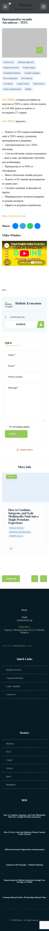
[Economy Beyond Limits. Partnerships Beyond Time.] (25, 892)
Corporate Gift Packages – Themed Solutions (24, 865)
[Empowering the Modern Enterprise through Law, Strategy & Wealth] (25, 875)
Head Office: (24, 627)
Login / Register (13, 686)
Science (9, 768)
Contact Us (11, 694)
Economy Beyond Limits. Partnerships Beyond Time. (24, 897)
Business (10, 743)
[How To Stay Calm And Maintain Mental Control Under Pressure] (25, 827)
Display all (11, 578)
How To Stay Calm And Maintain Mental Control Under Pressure (24, 833)
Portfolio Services (13, 670)
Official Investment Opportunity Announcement (25, 850)
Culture (9, 760)
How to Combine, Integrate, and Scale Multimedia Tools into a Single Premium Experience (24, 816)
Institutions (11, 785)
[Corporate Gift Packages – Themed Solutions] (25, 860)
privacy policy (23, 427)
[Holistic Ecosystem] (24, 7)
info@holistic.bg (24, 620)
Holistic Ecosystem (28, 303)
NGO (8, 752)
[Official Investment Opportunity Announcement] (25, 844)
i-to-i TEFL (8, 121)
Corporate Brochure (14, 678)
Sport (8, 776)
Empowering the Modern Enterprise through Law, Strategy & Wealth (24, 881)
